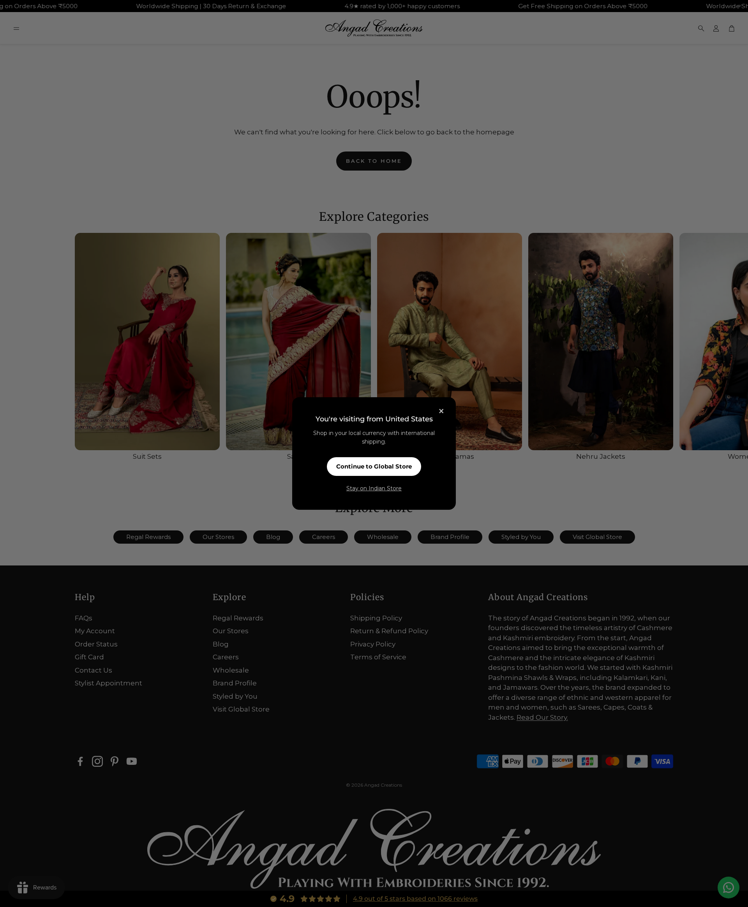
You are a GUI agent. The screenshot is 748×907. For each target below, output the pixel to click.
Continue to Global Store (374, 466)
